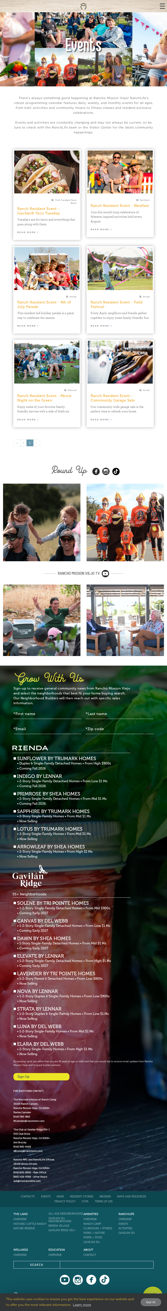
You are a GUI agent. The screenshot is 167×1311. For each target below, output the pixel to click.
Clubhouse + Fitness (98, 1228)
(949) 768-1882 (21, 1116)
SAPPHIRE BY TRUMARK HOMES (54, 816)
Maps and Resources (131, 1196)
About (88, 1250)
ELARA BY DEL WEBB (54, 1049)
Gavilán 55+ (92, 1242)
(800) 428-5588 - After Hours (30, 1176)
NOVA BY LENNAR (63, 996)
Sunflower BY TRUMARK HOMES (64, 763)
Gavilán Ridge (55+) (61, 1230)
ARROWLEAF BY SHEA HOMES (54, 851)
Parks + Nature (94, 1232)
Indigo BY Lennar (62, 781)
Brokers (105, 1196)
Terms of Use (104, 1201)
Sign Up (24, 1077)
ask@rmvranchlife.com (27, 1181)
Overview (19, 1219)
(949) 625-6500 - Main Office (29, 1172)
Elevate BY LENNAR (64, 961)
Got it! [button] (151, 1302)
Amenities (91, 1214)
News (60, 1196)
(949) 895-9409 (22, 1146)
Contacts (28, 1196)
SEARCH (36, 1264)
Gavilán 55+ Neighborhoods (59, 1220)
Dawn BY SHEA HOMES (61, 943)
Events (46, 1196)
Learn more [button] (82, 1305)
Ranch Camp (92, 1223)
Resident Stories (81, 1196)
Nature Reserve (24, 1228)
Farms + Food (93, 1237)
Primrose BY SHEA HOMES (62, 799)
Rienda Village (58, 1225)
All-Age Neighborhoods (65, 1213)
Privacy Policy (65, 1201)
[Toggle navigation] (162, 6)
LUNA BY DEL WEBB (55, 1031)
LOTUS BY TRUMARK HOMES (54, 834)
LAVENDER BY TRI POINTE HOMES (59, 978)
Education (56, 1250)
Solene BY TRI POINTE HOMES (63, 908)
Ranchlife (126, 1214)
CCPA (85, 1201)
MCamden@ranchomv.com (28, 1120)
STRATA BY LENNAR (63, 1014)
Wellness (20, 1250)
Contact (90, 1254)
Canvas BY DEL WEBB (63, 926)
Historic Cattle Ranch (29, 1223)
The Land (20, 1214)
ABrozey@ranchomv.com (28, 1151)
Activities (125, 1228)
